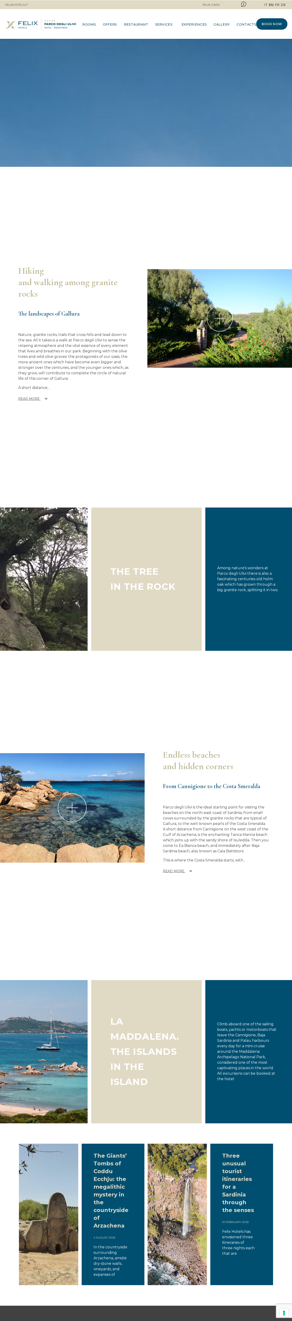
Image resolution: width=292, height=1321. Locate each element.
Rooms (89, 24)
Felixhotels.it (16, 4)
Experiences (194, 24)
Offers (110, 24)
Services (163, 24)
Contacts (246, 24)
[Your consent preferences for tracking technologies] (284, 1313)
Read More (29, 399)
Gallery (222, 24)
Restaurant (136, 24)
